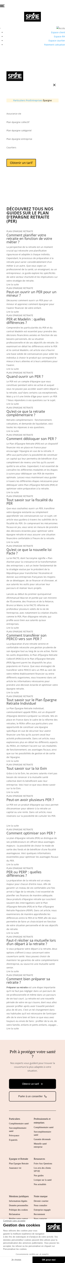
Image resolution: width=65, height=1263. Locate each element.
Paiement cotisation (54, 44)
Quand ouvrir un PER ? (24, 376)
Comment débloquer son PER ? (31, 438)
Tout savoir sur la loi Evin (26, 768)
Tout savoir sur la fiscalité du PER (29, 501)
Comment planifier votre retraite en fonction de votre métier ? (29, 238)
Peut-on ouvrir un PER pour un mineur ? (31, 293)
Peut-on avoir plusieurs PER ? (30, 799)
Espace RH (59, 36)
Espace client (58, 32)
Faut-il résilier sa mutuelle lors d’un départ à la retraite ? (31, 942)
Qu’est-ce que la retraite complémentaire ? (25, 413)
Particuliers (19, 100)
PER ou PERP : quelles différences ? (23, 874)
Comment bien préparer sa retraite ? (28, 980)
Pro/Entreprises (34, 100)
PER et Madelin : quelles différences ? (25, 321)
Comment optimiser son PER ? (30, 833)
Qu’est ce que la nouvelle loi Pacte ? (29, 551)
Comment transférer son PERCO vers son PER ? (26, 637)
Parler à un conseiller (30, 1096)
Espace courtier (57, 40)
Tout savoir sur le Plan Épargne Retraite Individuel (31, 701)
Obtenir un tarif (21, 163)
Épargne (47, 100)
